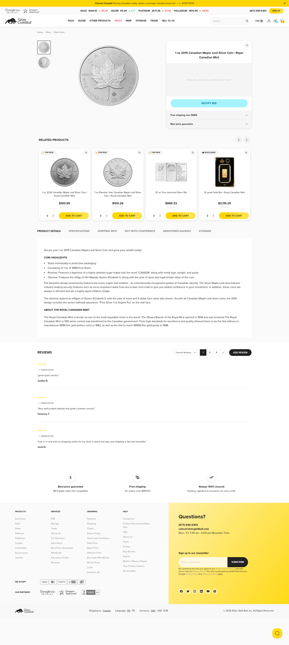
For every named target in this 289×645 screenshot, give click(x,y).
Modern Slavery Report (135, 561)
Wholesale (56, 552)
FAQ (125, 532)
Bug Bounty (129, 551)
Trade (54, 528)
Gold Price (92, 543)
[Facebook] (181, 591)
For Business (58, 538)
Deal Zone (20, 518)
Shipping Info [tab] (107, 231)
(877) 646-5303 (258, 10)
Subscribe (237, 562)
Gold (94, 10)
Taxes (126, 541)
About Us (128, 536)
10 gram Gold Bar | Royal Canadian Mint (224, 192)
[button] (209, 115)
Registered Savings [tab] (177, 231)
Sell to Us (56, 533)
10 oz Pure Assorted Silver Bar (171, 192)
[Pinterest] (214, 591)
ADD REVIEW (240, 352)
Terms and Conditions (98, 538)
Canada (107, 610)
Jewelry (19, 557)
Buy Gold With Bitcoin (98, 557)
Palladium (191, 10)
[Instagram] (194, 591)
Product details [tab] (49, 231)
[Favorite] (247, 45)
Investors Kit (93, 572)
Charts (90, 528)
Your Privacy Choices (134, 566)
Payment (91, 518)
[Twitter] (188, 591)
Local (89, 567)
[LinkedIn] (201, 591)
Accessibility (129, 571)
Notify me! (209, 103)
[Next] (158, 75)
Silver (123, 10)
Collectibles (21, 548)
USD (159, 610)
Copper (19, 543)
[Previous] (58, 75)
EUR (166, 610)
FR (133, 610)
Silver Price (93, 548)
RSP (53, 518)
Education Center (60, 557)
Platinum (154, 10)
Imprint (126, 556)
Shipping (91, 523)
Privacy (126, 546)
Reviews (55, 562)
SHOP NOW (188, 3)
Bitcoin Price (93, 562)
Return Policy (94, 533)
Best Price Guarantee (62, 548)
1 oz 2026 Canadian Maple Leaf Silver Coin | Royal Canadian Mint (64, 194)
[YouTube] (208, 591)
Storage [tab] (205, 231)
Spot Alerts (56, 543)
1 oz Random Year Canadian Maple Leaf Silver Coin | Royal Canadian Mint (117, 194)
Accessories (21, 552)
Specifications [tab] (79, 231)
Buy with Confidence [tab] (140, 231)
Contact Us (128, 518)
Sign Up (276, 11)
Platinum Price (94, 552)
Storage (55, 523)
